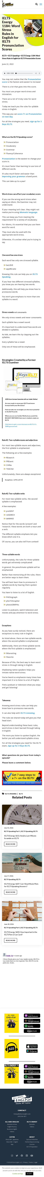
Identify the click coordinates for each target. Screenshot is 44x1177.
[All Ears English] (22, 1099)
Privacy (25, 1162)
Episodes (32, 1124)
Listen (12, 1137)
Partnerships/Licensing (32, 1142)
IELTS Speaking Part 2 (12, 927)
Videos (12, 1131)
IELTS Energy (32, 1122)
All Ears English (12, 1122)
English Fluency (12, 1127)
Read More (10, 844)
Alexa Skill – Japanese (12, 1139)
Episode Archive (12, 1124)
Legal (35, 1162)
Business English (12, 1129)
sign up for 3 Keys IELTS (19, 745)
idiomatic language (28, 212)
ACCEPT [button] (29, 1173)
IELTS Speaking (13, 55)
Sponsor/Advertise (32, 1139)
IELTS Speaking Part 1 (12, 831)
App (12, 1144)
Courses (31, 1144)
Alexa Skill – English (12, 1142)
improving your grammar (13, 176)
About (32, 1137)
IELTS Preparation (32, 1147)
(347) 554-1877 (22, 1116)
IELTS (4, 55)
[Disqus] (22, 977)
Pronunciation (8, 158)
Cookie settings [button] (17, 1173)
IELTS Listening (27, 713)
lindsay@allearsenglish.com (22, 1114)
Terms (31, 1162)
